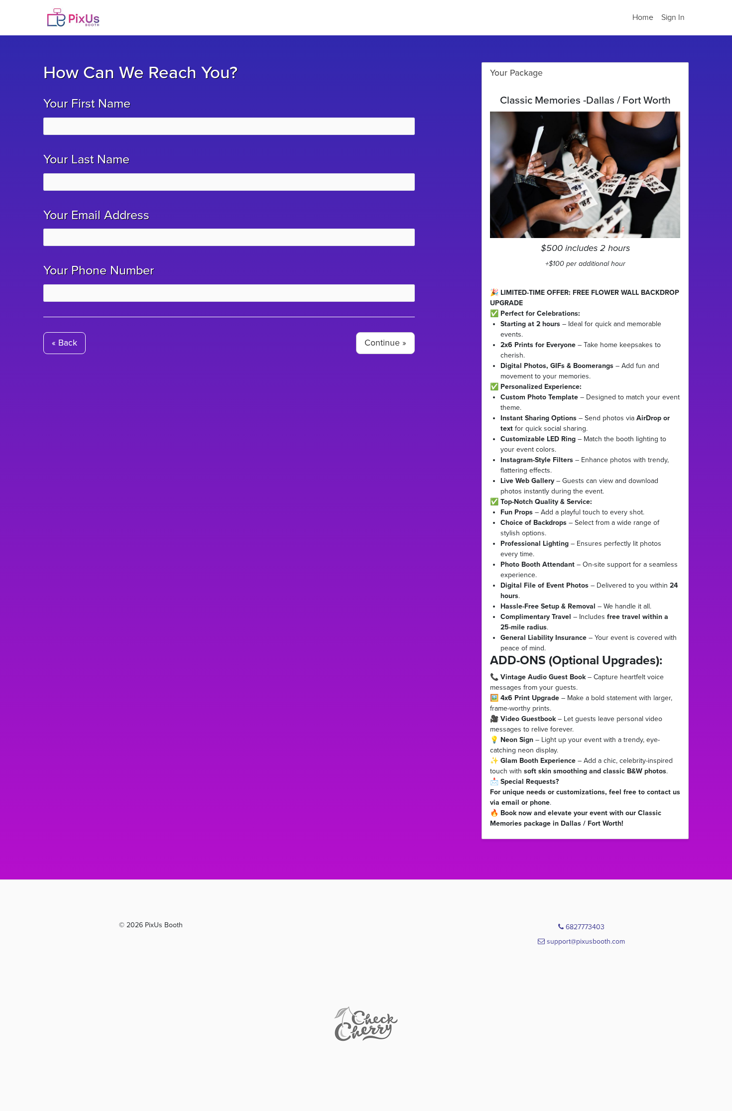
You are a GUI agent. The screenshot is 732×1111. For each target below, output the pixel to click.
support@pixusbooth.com (585, 941)
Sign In (673, 17)
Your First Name (86, 103)
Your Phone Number (98, 270)
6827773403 (584, 927)
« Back (64, 343)
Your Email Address (96, 215)
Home (642, 17)
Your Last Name (86, 159)
